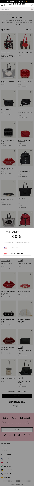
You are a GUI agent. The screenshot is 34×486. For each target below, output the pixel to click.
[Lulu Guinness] (17, 5)
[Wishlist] (29, 5)
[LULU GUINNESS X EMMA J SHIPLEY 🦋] (17, 1)
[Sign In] (4, 5)
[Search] (32, 9)
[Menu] (2, 5)
